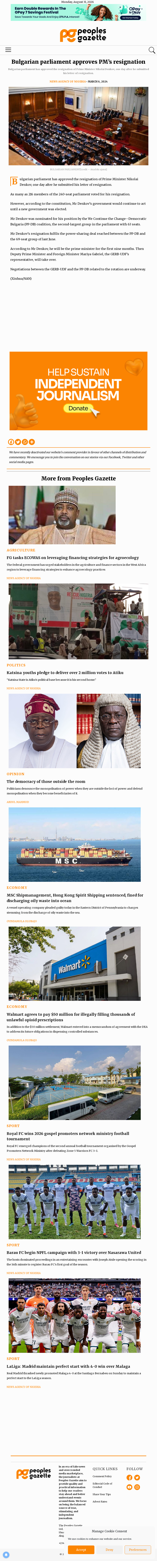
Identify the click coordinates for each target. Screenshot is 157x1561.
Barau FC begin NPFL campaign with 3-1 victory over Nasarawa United (74, 1252)
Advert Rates (100, 1501)
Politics (16, 665)
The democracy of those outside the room (46, 781)
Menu (8, 51)
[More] (32, 442)
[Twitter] (18, 442)
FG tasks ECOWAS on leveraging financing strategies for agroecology (73, 557)
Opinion (16, 774)
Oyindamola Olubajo (22, 921)
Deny (109, 1550)
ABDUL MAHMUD (18, 802)
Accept (81, 1550)
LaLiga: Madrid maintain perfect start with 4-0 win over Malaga (68, 1366)
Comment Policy (102, 1476)
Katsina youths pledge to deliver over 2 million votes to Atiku (65, 672)
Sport (13, 1126)
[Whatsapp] (25, 442)
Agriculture (21, 550)
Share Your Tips (102, 1494)
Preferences (138, 1550)
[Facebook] (11, 442)
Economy (17, 887)
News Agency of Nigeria (68, 81)
